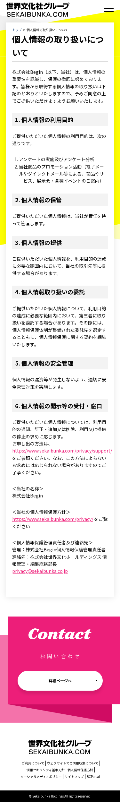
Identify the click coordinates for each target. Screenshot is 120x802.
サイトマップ (74, 776)
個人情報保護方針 (80, 769)
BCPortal (93, 776)
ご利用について (33, 763)
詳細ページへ (60, 680)
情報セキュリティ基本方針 (46, 769)
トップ (17, 29)
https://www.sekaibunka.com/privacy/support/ (62, 450)
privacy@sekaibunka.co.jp (40, 571)
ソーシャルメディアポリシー (41, 776)
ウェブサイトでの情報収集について (72, 763)
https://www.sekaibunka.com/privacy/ (52, 519)
